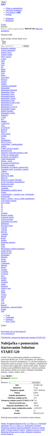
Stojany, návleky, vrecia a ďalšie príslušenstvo (18, 199)
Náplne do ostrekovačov (10, 155)
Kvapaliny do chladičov (10, 157)
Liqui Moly (5, 78)
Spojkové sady (6, 253)
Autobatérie (10, 317)
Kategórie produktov (8, 48)
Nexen (3, 259)
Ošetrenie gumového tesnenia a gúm (14, 153)
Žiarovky (4, 178)
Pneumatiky (5, 255)
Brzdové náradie (7, 215)
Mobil (3, 71)
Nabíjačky (5, 115)
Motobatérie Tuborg (8, 98)
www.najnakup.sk (7, 334)
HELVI (4, 132)
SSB (2, 311)
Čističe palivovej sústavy (10, 148)
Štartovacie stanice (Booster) (11, 180)
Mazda (3, 297)
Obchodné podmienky (14, 10)
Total (3, 63)
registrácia (37, 432)
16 (2, 211)
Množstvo (4, 382)
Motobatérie (5, 88)
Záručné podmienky (23, 428)
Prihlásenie (10, 18)
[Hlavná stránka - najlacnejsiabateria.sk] (3, 25)
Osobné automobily (8, 50)
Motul (3, 69)
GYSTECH (5, 128)
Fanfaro (4, 82)
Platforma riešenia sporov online (13, 432)
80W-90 (4, 232)
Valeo (3, 247)
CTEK (3, 117)
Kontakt (9, 15)
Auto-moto (5, 174)
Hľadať (26, 46)
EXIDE (4, 136)
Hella (3, 244)
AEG (3, 126)
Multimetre (5, 224)
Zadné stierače (6, 251)
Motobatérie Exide (8, 100)
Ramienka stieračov (8, 242)
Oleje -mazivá (6, 57)
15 (2, 209)
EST (2, 119)
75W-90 (4, 230)
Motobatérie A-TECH (9, 107)
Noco (3, 138)
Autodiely (4, 234)
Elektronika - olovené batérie (11, 307)
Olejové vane (6, 288)
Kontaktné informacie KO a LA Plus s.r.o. (22, 424)
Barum (3, 267)
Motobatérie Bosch (8, 96)
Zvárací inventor (7, 219)
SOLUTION (5, 134)
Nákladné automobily (9, 86)
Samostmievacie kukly (9, 222)
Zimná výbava (6, 52)
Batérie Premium (7, 111)
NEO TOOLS (6, 142)
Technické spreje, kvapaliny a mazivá (14, 169)
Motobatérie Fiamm (8, 109)
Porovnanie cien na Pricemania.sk (13, 331)
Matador (4, 265)
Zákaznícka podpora (8, 428)
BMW (3, 292)
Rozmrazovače (6, 151)
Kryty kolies (5, 203)
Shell (3, 61)
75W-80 (4, 228)
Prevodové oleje (7, 226)
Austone (4, 270)
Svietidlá (4, 213)
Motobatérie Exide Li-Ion (10, 103)
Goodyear (4, 274)
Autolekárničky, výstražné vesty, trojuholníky (17, 194)
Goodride (4, 272)
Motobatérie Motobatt (9, 90)
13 (2, 205)
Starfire (3, 261)
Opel (3, 299)
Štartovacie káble (7, 176)
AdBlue (4, 171)
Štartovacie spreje (7, 184)
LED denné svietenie (8, 201)
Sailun (3, 284)
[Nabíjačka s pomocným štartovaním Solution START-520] (23, 337)
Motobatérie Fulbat (8, 113)
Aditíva (3, 146)
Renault (4, 305)
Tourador (4, 282)
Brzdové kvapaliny (8, 165)
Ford (2, 65)
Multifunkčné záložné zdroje (11, 190)
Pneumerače (5, 196)
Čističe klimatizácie (8, 159)
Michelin (4, 257)
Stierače (4, 236)
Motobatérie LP (6, 105)
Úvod (8, 315)
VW (2, 301)
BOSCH (4, 130)
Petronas (4, 80)
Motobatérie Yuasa (8, 92)
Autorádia (4, 188)
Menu (4, 2)
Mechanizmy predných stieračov (13, 249)
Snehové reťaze (6, 186)
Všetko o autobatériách (14, 8)
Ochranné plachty (7, 217)
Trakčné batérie (6, 55)
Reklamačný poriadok (33, 426)
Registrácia (10, 21)
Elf (2, 67)
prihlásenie (29, 432)
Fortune (4, 278)
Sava (3, 276)
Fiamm (3, 309)
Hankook (4, 286)
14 (2, 207)
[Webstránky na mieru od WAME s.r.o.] (7, 434)
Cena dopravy (13, 12)
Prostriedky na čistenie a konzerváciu (14, 167)
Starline (4, 84)
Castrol (3, 59)
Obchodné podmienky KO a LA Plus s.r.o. (23, 425)
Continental (5, 263)
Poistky (3, 192)
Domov (4, 424)
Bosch (3, 238)
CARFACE (5, 123)
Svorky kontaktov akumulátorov (13, 182)
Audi (3, 290)
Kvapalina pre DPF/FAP (10, 163)
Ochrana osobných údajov (15, 430)
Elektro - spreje (6, 161)
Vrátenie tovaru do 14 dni (35, 430)
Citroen (3, 295)
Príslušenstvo (6, 140)
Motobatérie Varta (7, 94)
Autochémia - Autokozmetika (12, 144)
